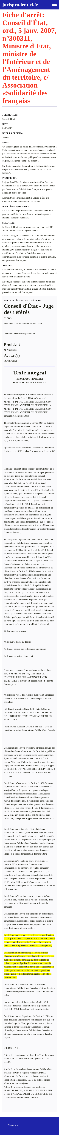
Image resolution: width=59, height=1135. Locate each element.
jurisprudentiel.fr (20, 4)
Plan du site (13, 1125)
